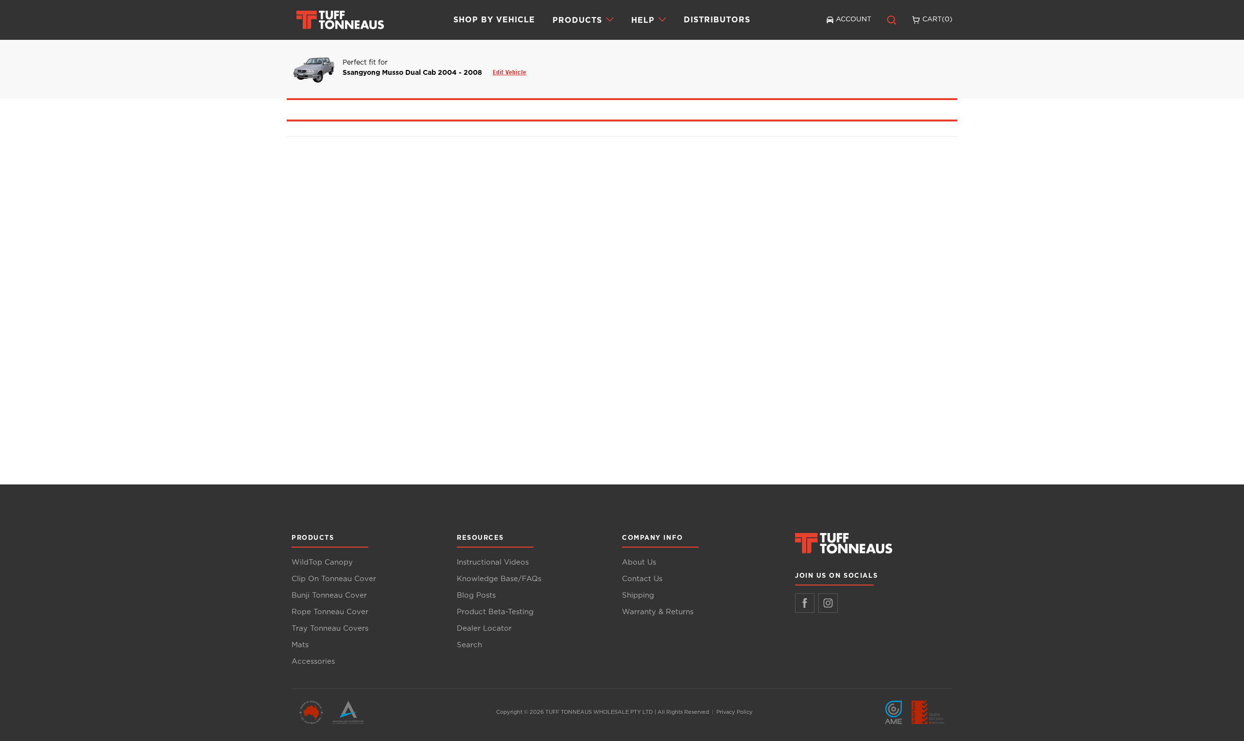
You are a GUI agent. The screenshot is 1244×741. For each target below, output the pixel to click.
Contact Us (642, 579)
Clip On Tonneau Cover (334, 579)
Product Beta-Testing (495, 612)
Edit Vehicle (509, 72)
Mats (300, 645)
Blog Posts (476, 595)
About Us (639, 562)
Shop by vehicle (494, 19)
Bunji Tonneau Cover (329, 595)
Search (469, 645)
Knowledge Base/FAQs (499, 579)
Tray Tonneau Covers (330, 628)
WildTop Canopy (322, 562)
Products (577, 20)
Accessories (313, 661)
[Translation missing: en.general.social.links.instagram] (828, 603)
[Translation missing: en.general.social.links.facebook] (804, 603)
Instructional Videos (493, 562)
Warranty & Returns (657, 612)
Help (643, 20)
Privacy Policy (734, 712)
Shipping (638, 595)
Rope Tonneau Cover (330, 612)
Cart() (937, 19)
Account (853, 19)
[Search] (891, 20)
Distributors (717, 19)
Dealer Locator (484, 628)
